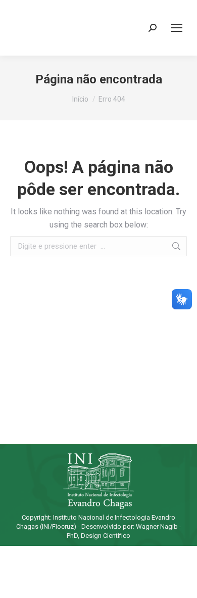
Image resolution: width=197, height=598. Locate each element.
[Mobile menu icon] (177, 28)
